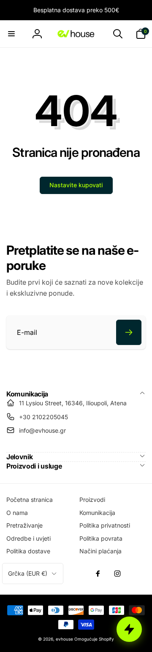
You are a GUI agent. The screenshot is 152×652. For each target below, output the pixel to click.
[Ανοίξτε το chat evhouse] (129, 629)
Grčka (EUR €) (27, 573)
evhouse (64, 638)
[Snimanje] (128, 332)
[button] (11, 33)
